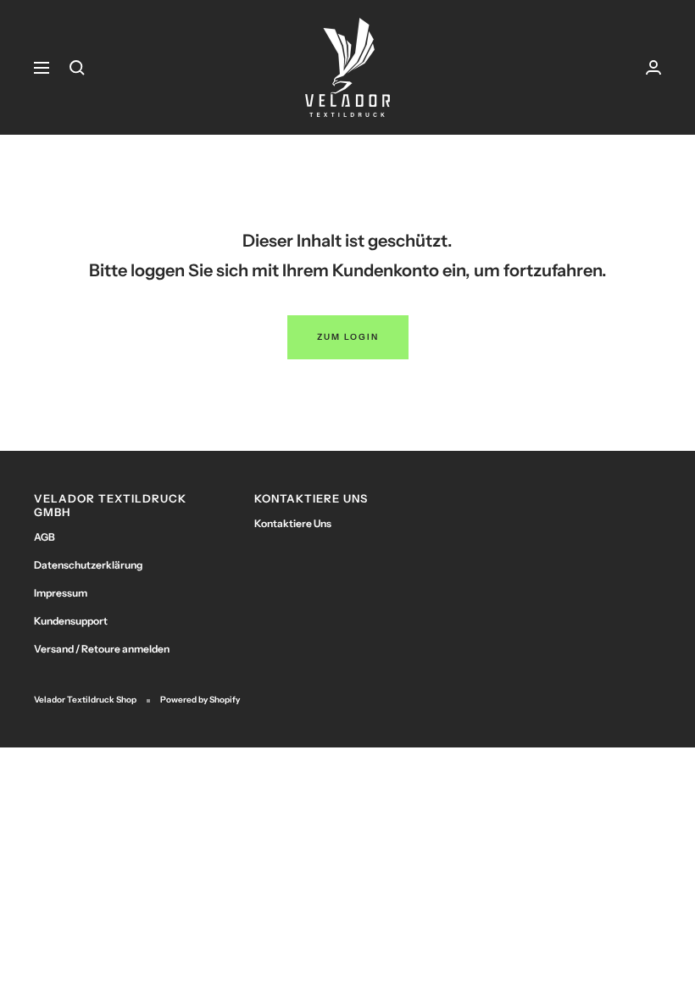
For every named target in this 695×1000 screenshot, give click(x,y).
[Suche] (77, 67)
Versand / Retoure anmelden (102, 648)
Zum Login (348, 336)
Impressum (60, 592)
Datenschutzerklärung (88, 564)
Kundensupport (71, 620)
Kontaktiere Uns (292, 523)
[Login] (653, 67)
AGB (44, 537)
